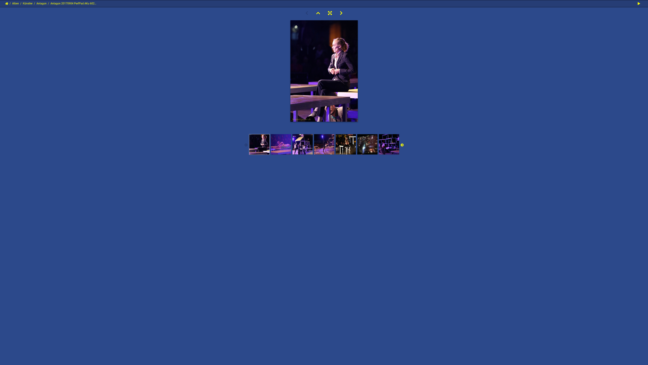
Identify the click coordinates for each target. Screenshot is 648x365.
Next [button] (402, 145)
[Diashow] (639, 3)
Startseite (6, 4)
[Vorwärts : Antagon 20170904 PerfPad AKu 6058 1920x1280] (341, 13)
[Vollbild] (330, 13)
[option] (259, 144)
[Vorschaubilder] (318, 13)
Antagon (41, 3)
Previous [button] (246, 145)
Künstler (28, 3)
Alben (15, 3)
